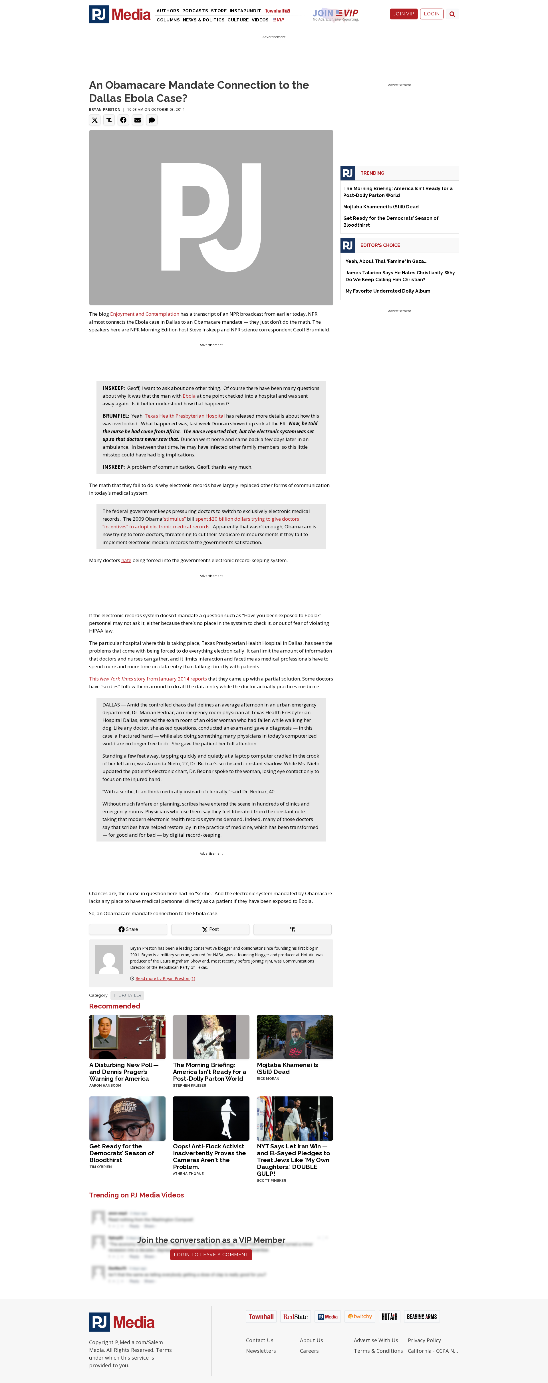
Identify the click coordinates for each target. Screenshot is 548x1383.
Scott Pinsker (271, 1181)
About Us (311, 1340)
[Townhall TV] (280, 10)
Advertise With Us (376, 1340)
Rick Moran (268, 1079)
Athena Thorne (188, 1174)
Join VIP (404, 14)
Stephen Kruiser (189, 1086)
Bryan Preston (105, 109)
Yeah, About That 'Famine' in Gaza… (386, 261)
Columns (168, 20)
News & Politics (204, 20)
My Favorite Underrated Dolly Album (388, 291)
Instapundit (245, 10)
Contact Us (259, 1340)
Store (219, 10)
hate (126, 560)
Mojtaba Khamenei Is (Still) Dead (287, 1068)
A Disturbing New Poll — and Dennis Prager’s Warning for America (124, 1071)
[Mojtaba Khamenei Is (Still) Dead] (295, 1036)
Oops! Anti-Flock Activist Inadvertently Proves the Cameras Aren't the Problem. (209, 1156)
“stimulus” (174, 519)
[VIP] (278, 19)
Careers (309, 1350)
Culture (238, 20)
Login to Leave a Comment (211, 1254)
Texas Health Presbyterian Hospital (185, 415)
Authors (168, 10)
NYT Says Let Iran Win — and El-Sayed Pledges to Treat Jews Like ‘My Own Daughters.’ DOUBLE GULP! (293, 1160)
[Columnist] (111, 959)
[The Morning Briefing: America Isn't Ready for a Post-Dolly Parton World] (211, 1036)
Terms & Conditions (378, 1350)
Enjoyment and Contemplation (144, 314)
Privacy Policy (424, 1340)
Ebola (189, 395)
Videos (260, 20)
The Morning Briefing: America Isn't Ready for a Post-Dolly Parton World (209, 1071)
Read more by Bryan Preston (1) (165, 978)
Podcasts (195, 10)
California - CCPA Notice (433, 1350)
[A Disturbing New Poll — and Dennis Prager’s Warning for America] (127, 1036)
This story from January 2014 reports (148, 678)
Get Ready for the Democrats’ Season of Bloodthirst (121, 1153)
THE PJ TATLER (127, 995)
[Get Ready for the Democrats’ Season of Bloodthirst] (127, 1118)
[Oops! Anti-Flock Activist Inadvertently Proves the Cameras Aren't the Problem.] (211, 1118)
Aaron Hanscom (105, 1086)
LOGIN (432, 14)
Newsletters (261, 1350)
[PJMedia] (120, 14)
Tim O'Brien (100, 1167)
